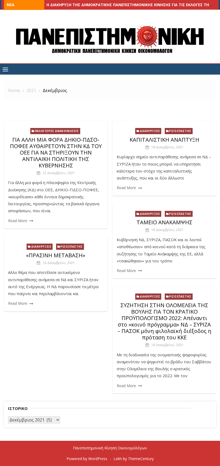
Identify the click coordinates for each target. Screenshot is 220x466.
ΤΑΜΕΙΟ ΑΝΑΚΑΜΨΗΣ (164, 222)
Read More (17, 220)
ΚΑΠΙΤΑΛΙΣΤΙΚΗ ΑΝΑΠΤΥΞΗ (164, 139)
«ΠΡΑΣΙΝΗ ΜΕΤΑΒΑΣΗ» (55, 255)
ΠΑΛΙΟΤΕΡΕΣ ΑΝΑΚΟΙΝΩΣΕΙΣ (57, 131)
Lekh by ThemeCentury (133, 458)
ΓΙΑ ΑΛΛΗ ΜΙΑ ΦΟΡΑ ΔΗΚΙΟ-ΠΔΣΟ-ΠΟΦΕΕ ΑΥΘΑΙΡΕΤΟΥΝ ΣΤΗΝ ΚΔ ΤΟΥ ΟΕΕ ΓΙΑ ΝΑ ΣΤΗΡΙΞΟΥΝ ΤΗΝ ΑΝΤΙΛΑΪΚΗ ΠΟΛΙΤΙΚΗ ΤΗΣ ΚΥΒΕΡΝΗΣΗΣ (56, 152)
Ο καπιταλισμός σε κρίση (72, 4)
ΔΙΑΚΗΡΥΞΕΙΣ (150, 131)
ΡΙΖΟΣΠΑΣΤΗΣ (180, 131)
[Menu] (5, 69)
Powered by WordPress (87, 458)
